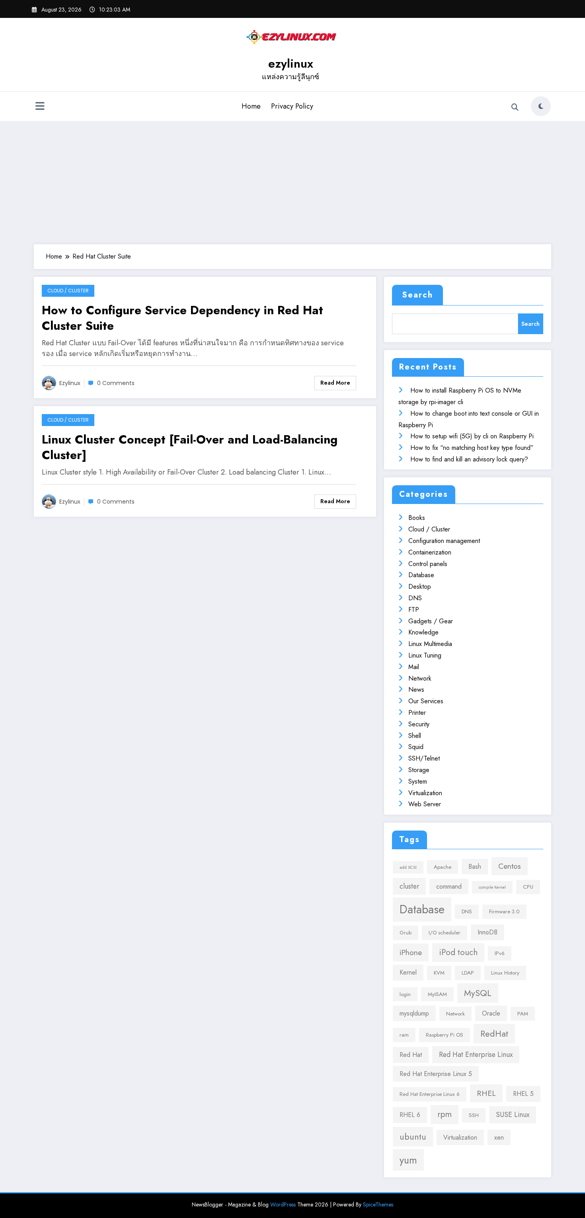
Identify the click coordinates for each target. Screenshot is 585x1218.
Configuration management (444, 540)
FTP (413, 609)
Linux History (505, 973)
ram (404, 1035)
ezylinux (290, 63)
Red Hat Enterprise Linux (476, 1054)
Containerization (429, 552)
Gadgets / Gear (430, 621)
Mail (413, 666)
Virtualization (425, 793)
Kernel (408, 972)
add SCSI (408, 867)
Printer (417, 712)
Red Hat (411, 1054)
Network (419, 678)
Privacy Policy (292, 106)
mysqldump (414, 1013)
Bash (474, 866)
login (405, 994)
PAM (522, 1014)
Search (417, 295)
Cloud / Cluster (68, 290)
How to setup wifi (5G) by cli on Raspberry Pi (472, 436)
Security (418, 724)
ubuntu (413, 1136)
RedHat (494, 1033)
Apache (442, 867)
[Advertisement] (292, 180)
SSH (474, 1115)
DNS (415, 598)
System (417, 781)
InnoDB (487, 932)
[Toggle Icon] (40, 107)
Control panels (427, 563)
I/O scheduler (444, 932)
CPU (528, 887)
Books (416, 517)
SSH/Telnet (424, 758)
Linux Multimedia (430, 643)
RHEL (486, 1093)
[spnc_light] (541, 106)
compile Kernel (492, 887)
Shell (414, 735)
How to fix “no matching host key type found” (472, 447)
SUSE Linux (512, 1114)
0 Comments (116, 383)
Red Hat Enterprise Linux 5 (436, 1073)
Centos (509, 866)
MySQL (477, 993)
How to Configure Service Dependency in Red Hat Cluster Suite (182, 317)
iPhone (411, 952)
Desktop (419, 586)
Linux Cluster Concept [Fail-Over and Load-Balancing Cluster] (189, 447)
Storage (418, 769)
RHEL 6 (410, 1114)
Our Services (425, 701)
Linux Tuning (424, 655)
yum (408, 1160)
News (416, 689)
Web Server (424, 804)
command (449, 886)
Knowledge (423, 632)
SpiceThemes (378, 1204)
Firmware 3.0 (504, 911)
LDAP (468, 973)
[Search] (515, 107)
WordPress (283, 1204)
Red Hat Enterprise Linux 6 (430, 1094)
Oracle (491, 1013)
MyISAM (437, 994)
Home (251, 106)
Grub (405, 932)
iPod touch (458, 952)
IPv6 (500, 953)
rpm (444, 1114)
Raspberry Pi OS (444, 1035)
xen (499, 1137)
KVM (439, 973)
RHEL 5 (523, 1093)
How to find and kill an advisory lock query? (469, 459)
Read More (335, 383)
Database (421, 575)
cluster (409, 886)
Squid (415, 746)
